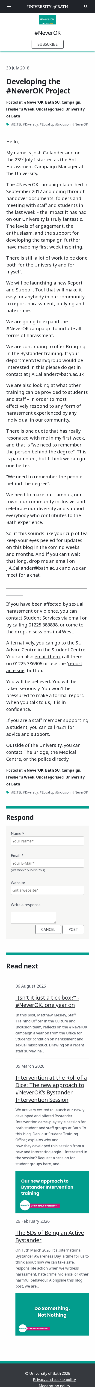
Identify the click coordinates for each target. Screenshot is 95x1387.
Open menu (9, 6)
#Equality (46, 124)
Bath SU (52, 102)
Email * (17, 855)
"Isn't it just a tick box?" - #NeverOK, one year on (47, 1001)
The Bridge (36, 752)
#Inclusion (63, 124)
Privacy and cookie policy (54, 1379)
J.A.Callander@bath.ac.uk (56, 374)
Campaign (71, 102)
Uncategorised (50, 109)
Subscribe (48, 44)
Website (18, 882)
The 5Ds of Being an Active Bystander (49, 1236)
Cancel (48, 929)
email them (47, 656)
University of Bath (47, 6)
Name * (17, 833)
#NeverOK (47, 32)
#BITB (16, 124)
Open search (86, 6)
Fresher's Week (20, 109)
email (75, 618)
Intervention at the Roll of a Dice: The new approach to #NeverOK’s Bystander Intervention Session (51, 1088)
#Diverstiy (30, 124)
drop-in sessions (33, 632)
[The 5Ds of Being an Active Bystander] (52, 1314)
